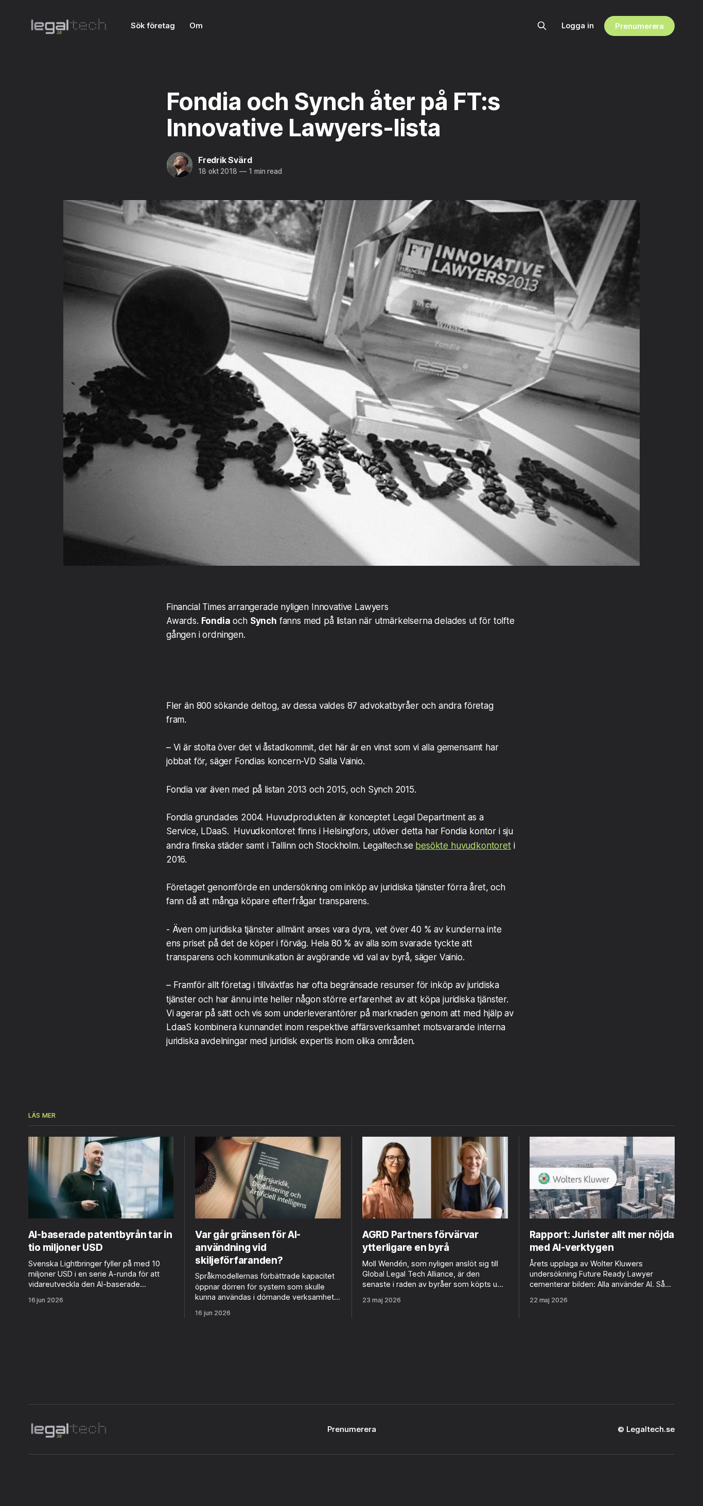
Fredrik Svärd (225, 160)
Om (196, 25)
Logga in (577, 25)
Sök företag (153, 25)
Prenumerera (639, 26)
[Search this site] (542, 25)
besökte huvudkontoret (463, 845)
